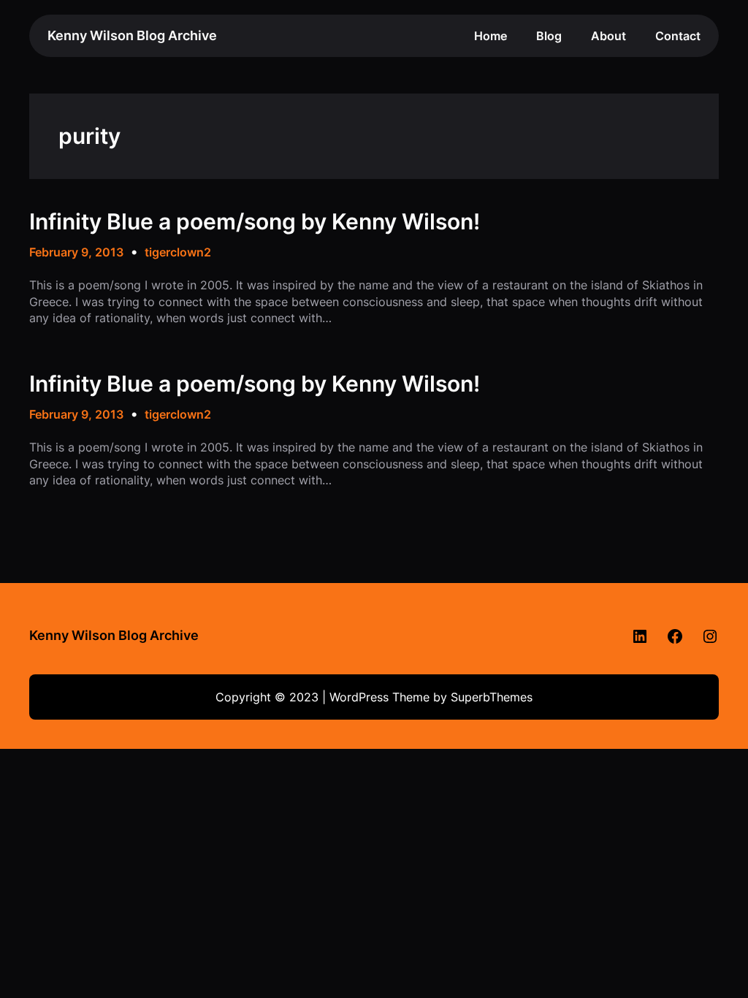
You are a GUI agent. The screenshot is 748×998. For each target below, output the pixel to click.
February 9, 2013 (76, 252)
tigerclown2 (178, 252)
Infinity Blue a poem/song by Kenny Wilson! (254, 221)
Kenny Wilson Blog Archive (132, 35)
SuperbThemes (492, 697)
